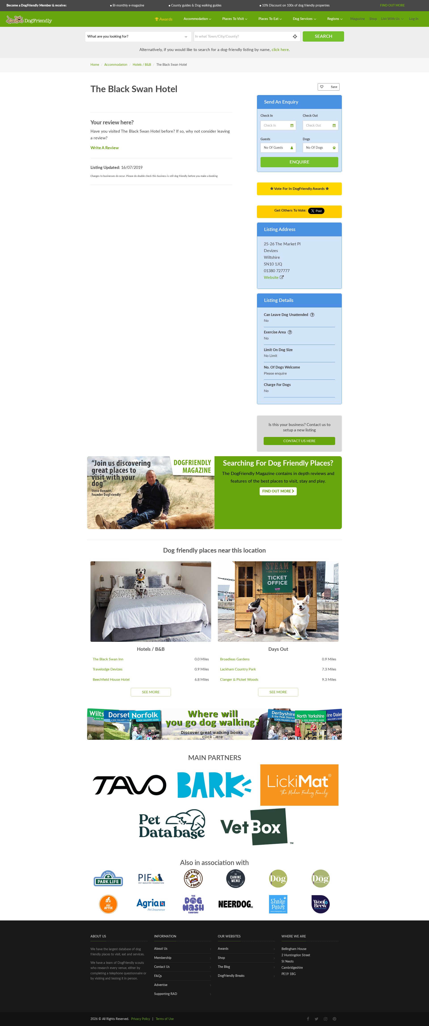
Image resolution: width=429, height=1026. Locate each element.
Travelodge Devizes (107, 669)
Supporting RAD (165, 994)
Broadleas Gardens (235, 659)
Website (272, 278)
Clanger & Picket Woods (239, 679)
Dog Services (303, 19)
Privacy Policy (140, 1019)
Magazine (357, 19)
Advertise (160, 985)
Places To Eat (269, 19)
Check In (267, 115)
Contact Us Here (299, 441)
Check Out (310, 115)
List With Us (390, 19)
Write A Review (104, 148)
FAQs (158, 976)
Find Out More (392, 5)
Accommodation (196, 19)
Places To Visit (233, 19)
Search (323, 36)
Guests (265, 139)
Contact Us (162, 967)
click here (280, 50)
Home (94, 64)
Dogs (306, 139)
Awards (165, 19)
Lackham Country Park (238, 669)
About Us (160, 948)
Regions (333, 19)
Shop (373, 19)
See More (151, 692)
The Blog (224, 967)
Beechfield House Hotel (111, 679)
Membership (162, 958)
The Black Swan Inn (108, 659)
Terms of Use (165, 1019)
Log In (413, 19)
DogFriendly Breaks (231, 975)
